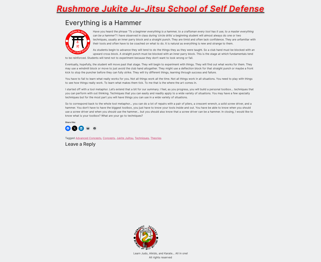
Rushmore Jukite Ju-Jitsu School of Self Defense (160, 9)
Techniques (142, 138)
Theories (155, 138)
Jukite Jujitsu (125, 138)
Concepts (109, 138)
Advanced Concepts (88, 138)
